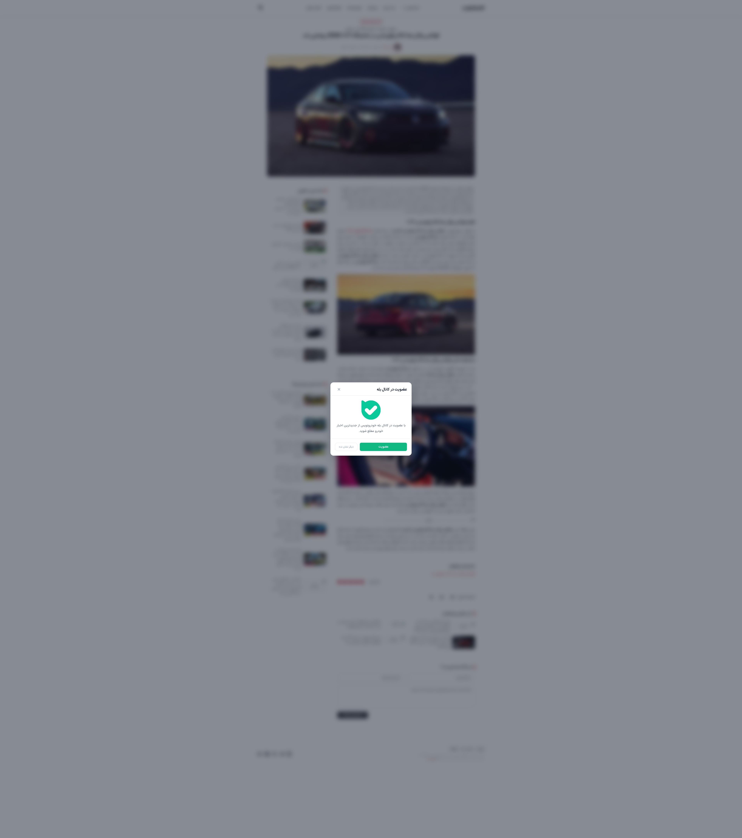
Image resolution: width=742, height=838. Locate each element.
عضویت (383, 446)
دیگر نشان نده (346, 447)
